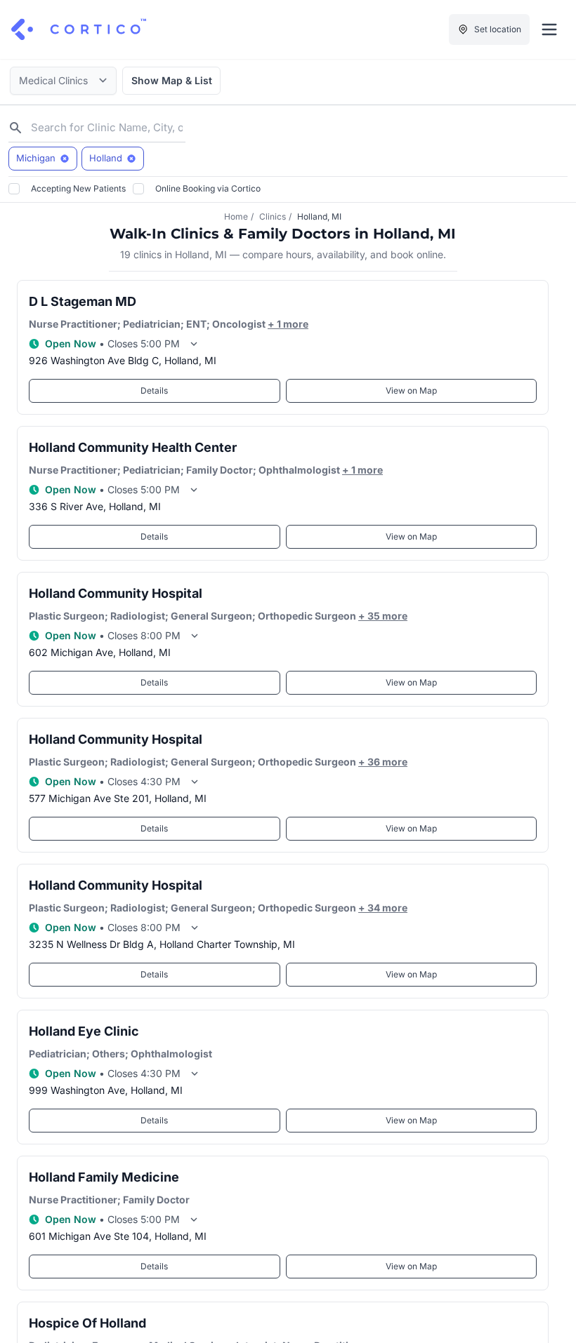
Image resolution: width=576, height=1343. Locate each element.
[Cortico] (78, 29)
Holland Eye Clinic (84, 1031)
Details (154, 390)
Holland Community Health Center (133, 447)
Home (236, 216)
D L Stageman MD (82, 301)
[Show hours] (193, 343)
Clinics (272, 216)
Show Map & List (171, 80)
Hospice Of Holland (87, 1323)
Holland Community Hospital (115, 593)
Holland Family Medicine (104, 1177)
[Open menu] (549, 29)
